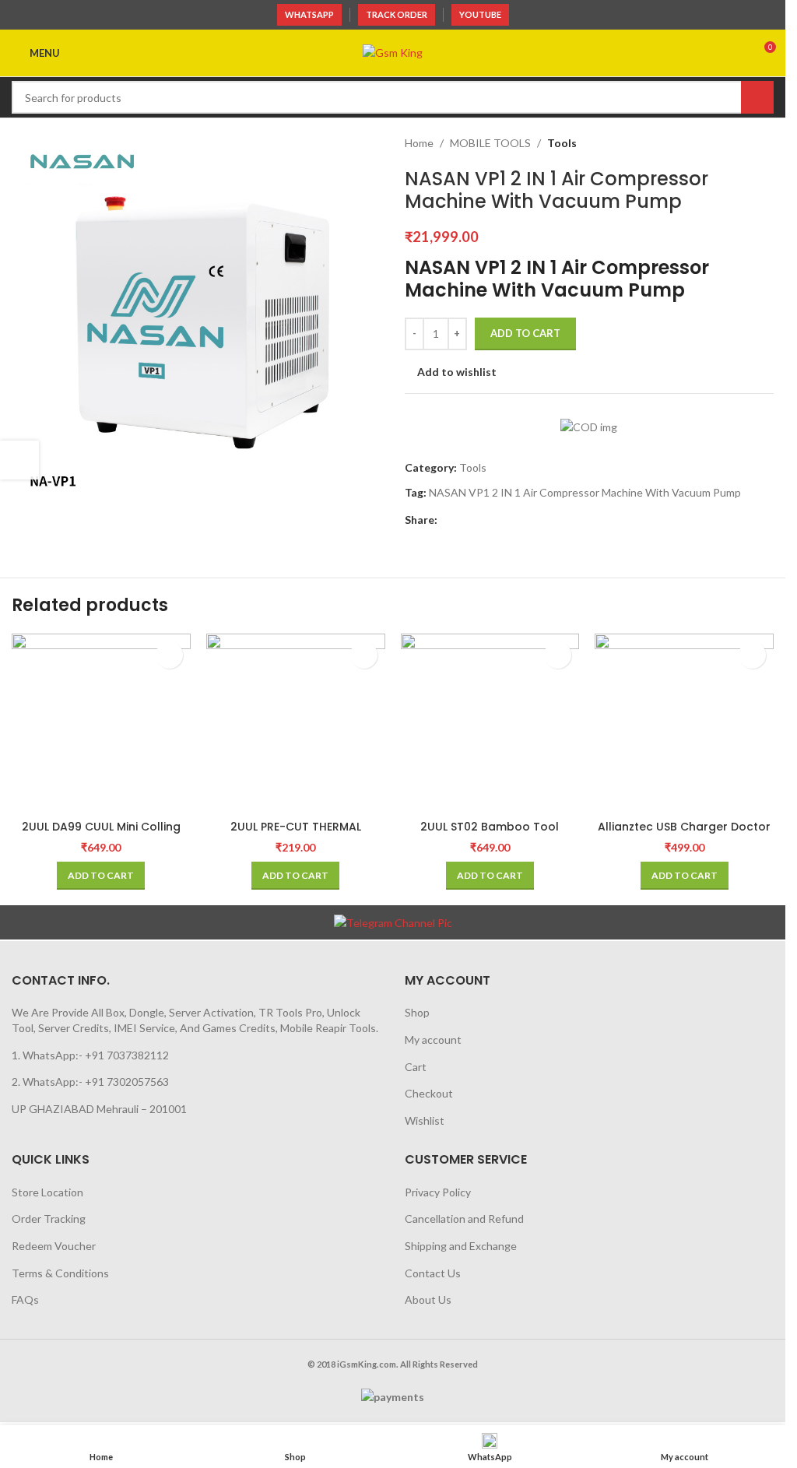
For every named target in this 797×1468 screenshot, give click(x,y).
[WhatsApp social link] (465, 520)
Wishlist (424, 1120)
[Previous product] (727, 143)
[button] (101, 876)
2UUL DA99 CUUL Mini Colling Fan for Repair (101, 834)
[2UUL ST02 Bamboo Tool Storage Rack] (490, 723)
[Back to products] (745, 143)
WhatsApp (309, 14)
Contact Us (433, 1273)
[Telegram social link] (484, 520)
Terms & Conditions (60, 1273)
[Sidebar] (19, 460)
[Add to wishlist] (169, 655)
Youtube (480, 14)
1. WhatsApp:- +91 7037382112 (90, 1055)
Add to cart (525, 333)
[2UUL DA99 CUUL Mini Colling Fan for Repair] (101, 723)
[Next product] (764, 143)
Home (419, 142)
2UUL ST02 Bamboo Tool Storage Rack (489, 834)
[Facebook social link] (446, 520)
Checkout (429, 1093)
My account (433, 1039)
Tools (562, 142)
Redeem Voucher (54, 1245)
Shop (417, 1012)
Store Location (47, 1192)
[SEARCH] (757, 97)
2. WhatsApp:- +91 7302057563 (90, 1081)
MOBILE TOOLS (490, 142)
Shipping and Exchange (461, 1245)
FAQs (25, 1299)
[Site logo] (393, 51)
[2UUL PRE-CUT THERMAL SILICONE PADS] (295, 723)
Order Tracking (49, 1218)
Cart (416, 1066)
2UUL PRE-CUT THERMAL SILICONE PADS (295, 834)
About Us (428, 1299)
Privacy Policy (438, 1192)
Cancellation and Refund (464, 1218)
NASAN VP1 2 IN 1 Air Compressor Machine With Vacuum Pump (585, 492)
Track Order (396, 14)
